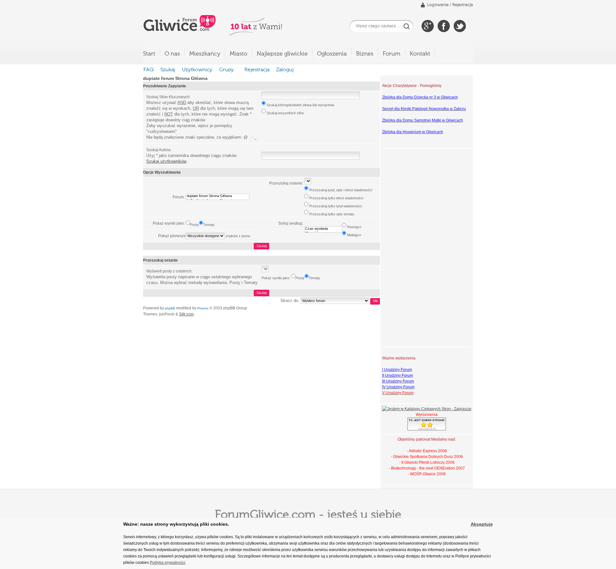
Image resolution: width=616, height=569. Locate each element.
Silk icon (186, 314)
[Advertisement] (407, 247)
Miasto (238, 54)
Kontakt (420, 54)
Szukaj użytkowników (166, 161)
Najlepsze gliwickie (282, 54)
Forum (391, 54)
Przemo (203, 308)
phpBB (170, 308)
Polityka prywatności (167, 562)
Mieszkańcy (204, 54)
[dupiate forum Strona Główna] (217, 196)
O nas (172, 54)
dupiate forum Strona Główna (175, 78)
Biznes (364, 54)
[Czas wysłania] (323, 229)
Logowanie (438, 5)
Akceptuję (482, 524)
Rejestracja (462, 5)
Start (149, 54)
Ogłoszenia (332, 54)
